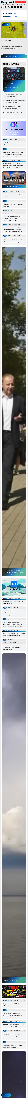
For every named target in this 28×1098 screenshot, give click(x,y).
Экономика (12, 642)
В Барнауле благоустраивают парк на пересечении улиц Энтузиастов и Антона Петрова (13, 572)
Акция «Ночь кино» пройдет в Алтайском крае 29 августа (13, 107)
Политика (12, 213)
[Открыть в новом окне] (5, 7)
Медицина (17, 149)
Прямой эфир (21, 2)
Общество (6, 24)
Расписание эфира (12, 186)
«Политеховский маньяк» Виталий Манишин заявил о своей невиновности (14, 114)
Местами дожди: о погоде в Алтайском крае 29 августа (11, 979)
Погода (16, 191)
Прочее (16, 1042)
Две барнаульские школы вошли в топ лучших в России (15, 101)
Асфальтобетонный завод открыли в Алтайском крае (14, 95)
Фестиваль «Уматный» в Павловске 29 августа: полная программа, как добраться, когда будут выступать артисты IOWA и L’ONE (13, 85)
